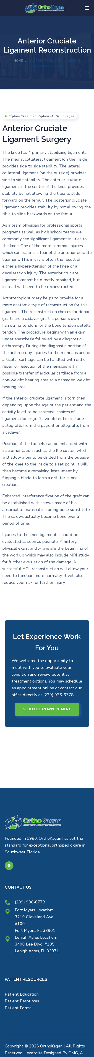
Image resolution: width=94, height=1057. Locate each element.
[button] (47, 709)
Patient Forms (18, 1008)
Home (18, 61)
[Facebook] (9, 865)
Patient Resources (22, 1001)
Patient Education (22, 994)
